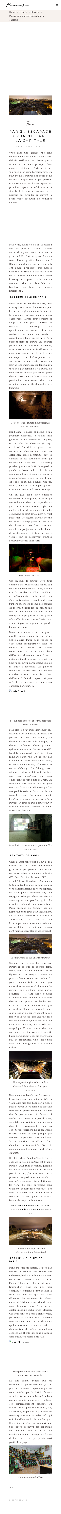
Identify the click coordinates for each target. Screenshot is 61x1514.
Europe (35, 12)
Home (12, 12)
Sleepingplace (18, 1500)
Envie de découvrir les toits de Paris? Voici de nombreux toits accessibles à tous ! (30, 1209)
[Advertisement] (30, 53)
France (31, 123)
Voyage (23, 12)
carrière (40, 337)
